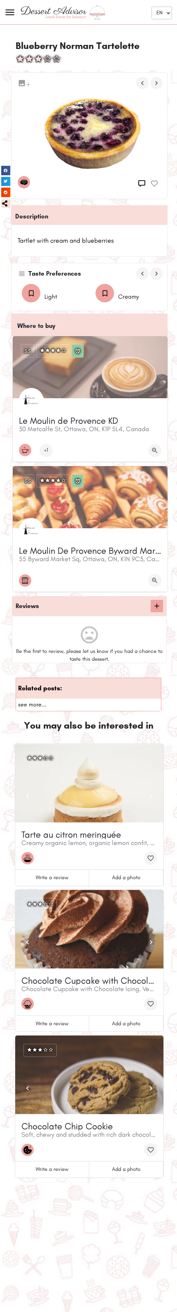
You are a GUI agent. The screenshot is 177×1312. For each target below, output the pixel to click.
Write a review (52, 877)
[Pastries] (26, 182)
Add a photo (126, 877)
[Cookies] (29, 1150)
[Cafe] (27, 450)
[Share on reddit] (6, 192)
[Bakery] (27, 580)
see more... (32, 704)
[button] (5, 204)
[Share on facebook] (6, 170)
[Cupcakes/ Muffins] (29, 1004)
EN (159, 12)
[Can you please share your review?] (142, 183)
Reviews (27, 606)
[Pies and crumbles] (29, 858)
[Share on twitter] (6, 181)
